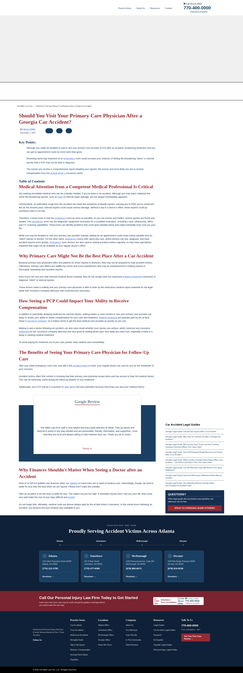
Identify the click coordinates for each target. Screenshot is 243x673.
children (74, 483)
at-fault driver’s (57, 173)
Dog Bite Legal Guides (163, 645)
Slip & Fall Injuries (77, 645)
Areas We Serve (105, 645)
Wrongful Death (76, 640)
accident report (80, 365)
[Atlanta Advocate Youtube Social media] (47, 645)
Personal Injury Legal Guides (165, 650)
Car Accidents (76, 625)
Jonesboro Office (105, 630)
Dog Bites (74, 659)
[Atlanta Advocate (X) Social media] (53, 645)
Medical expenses (108, 317)
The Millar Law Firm (24, 106)
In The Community (133, 640)
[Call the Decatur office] (198, 576)
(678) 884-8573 (133, 568)
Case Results (131, 635)
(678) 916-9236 (175, 568)
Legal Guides (159, 625)
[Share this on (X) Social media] (59, 131)
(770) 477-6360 (92, 568)
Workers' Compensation (80, 650)
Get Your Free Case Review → (192, 637)
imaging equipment (132, 276)
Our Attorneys (131, 630)
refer (66, 387)
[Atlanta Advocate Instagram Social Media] (41, 645)
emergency (69, 158)
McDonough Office (106, 635)
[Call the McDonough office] (156, 576)
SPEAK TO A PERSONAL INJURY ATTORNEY (194, 508)
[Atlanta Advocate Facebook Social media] (35, 645)
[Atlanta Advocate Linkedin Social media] (59, 645)
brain (60, 197)
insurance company (37, 321)
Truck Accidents (77, 630)
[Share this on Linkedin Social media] (68, 131)
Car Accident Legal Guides (165, 630)
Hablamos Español (198, 12)
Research (158, 635)
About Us (140, 8)
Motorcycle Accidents (79, 635)
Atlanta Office (103, 625)
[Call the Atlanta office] (73, 576)
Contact (168, 8)
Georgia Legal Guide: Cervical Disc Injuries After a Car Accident (191, 431)
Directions (48, 576)
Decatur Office (104, 640)
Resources (155, 8)
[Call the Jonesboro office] (115, 576)
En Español (158, 640)
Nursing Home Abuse (79, 655)
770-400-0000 (197, 7)
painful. (71, 497)
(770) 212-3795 (50, 568)
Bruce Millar (29, 129)
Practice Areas (124, 8)
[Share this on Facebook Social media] (49, 131)
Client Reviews (132, 645)
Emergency (55, 242)
